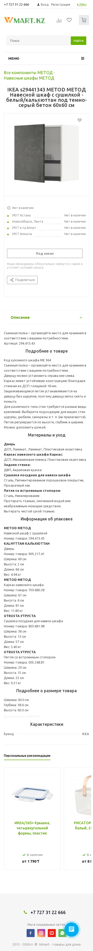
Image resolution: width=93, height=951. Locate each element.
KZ (79, 4)
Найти (78, 40)
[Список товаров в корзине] (84, 23)
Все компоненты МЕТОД (28, 72)
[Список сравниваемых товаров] (59, 22)
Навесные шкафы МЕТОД (29, 78)
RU (84, 4)
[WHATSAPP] (62, 933)
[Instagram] (41, 933)
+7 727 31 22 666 (16, 4)
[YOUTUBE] (52, 933)
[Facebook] (31, 933)
